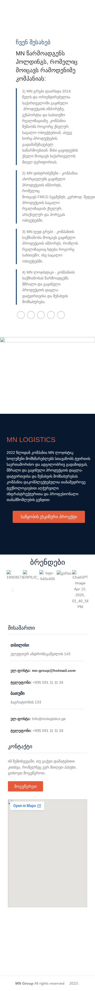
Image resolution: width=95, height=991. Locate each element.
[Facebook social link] (21, 315)
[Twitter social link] (31, 315)
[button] (12, 590)
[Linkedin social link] (51, 315)
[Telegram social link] (61, 315)
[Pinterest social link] (41, 315)
